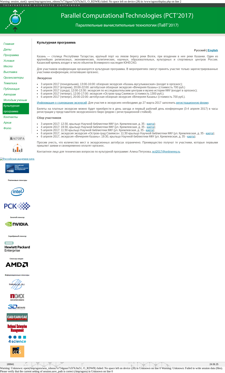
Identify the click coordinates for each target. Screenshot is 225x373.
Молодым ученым (15, 100)
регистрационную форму (192, 102)
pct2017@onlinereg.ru (166, 151)
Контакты (11, 116)
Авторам (10, 94)
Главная (9, 43)
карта (150, 123)
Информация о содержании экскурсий (62, 102)
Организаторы (14, 77)
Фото (7, 128)
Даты (7, 49)
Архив (7, 122)
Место (8, 66)
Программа (11, 55)
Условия (9, 60)
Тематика (10, 83)
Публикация (12, 88)
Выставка (10, 71)
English (213, 50)
